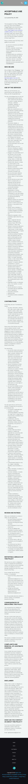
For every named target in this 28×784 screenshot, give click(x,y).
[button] (22, 3)
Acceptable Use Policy (17, 774)
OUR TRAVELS (14, 749)
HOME (14, 742)
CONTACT (14, 762)
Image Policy (22, 776)
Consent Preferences (14, 778)
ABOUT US (14, 759)
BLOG (14, 745)
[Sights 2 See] (2, 3)
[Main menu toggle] (25, 3)
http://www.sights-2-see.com (11, 78)
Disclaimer (15, 776)
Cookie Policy (9, 776)
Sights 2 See (18, 772)
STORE (14, 756)
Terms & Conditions (6, 774)
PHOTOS (14, 752)
